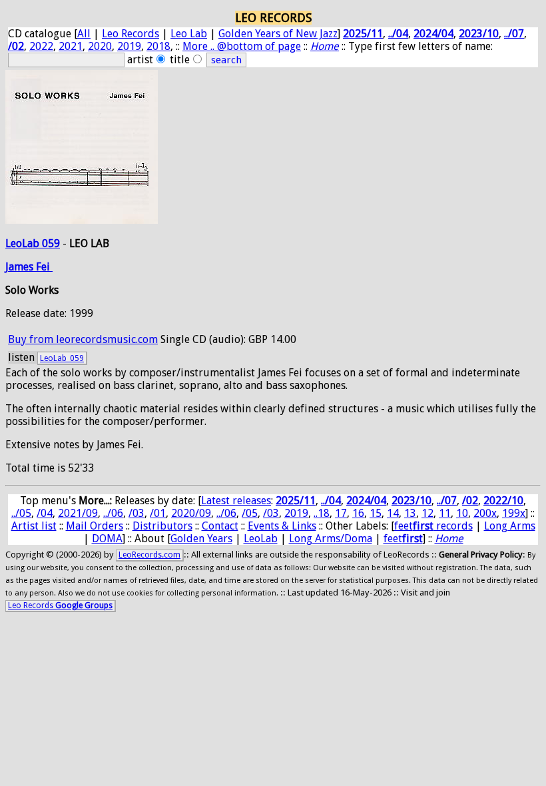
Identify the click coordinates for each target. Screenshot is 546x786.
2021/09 (78, 513)
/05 (250, 513)
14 (393, 513)
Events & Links (282, 526)
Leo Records (130, 33)
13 (410, 513)
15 (376, 513)
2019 (129, 46)
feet (403, 538)
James (20, 266)
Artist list (34, 526)
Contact (220, 526)
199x (513, 513)
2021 (71, 46)
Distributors (162, 526)
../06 (113, 513)
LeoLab (261, 538)
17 (341, 513)
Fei (44, 266)
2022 (41, 46)
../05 (21, 513)
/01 (158, 513)
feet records (433, 526)
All (84, 33)
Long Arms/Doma (330, 538)
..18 (322, 513)
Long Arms (509, 526)
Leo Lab (188, 33)
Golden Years (201, 538)
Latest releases (236, 500)
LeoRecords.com (149, 555)
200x (485, 513)
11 (445, 513)
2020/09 (191, 513)
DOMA (107, 538)
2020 (100, 46)
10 (462, 513)
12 (427, 513)
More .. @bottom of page (241, 46)
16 (358, 513)
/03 (136, 513)
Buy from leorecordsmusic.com (83, 339)
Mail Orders (94, 526)
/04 (45, 513)
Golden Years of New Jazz (278, 33)
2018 (158, 46)
